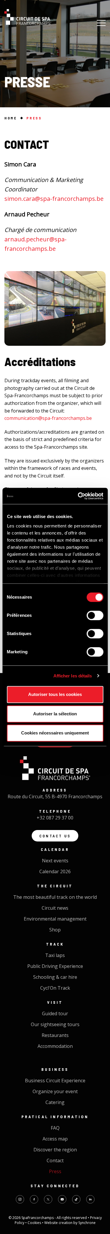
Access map (55, 1139)
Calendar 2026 (55, 871)
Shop (55, 929)
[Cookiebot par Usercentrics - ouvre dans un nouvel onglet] (78, 496)
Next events (55, 860)
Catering (55, 1102)
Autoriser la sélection (55, 713)
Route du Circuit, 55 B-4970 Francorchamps (55, 796)
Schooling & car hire (55, 977)
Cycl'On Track (55, 988)
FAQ (55, 1128)
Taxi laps (55, 955)
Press (55, 1171)
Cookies (35, 1222)
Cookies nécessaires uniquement (55, 732)
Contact (55, 1160)
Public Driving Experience (55, 966)
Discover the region (55, 1149)
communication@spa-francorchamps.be (48, 418)
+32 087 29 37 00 (55, 817)
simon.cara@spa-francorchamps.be (54, 199)
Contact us (55, 835)
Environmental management (55, 919)
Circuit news (55, 908)
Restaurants (55, 1035)
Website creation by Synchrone (70, 1222)
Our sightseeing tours (55, 1024)
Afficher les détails (72, 675)
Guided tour (55, 1013)
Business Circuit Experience (55, 1080)
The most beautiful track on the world (55, 897)
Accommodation (55, 1046)
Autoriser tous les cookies (55, 694)
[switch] (95, 615)
